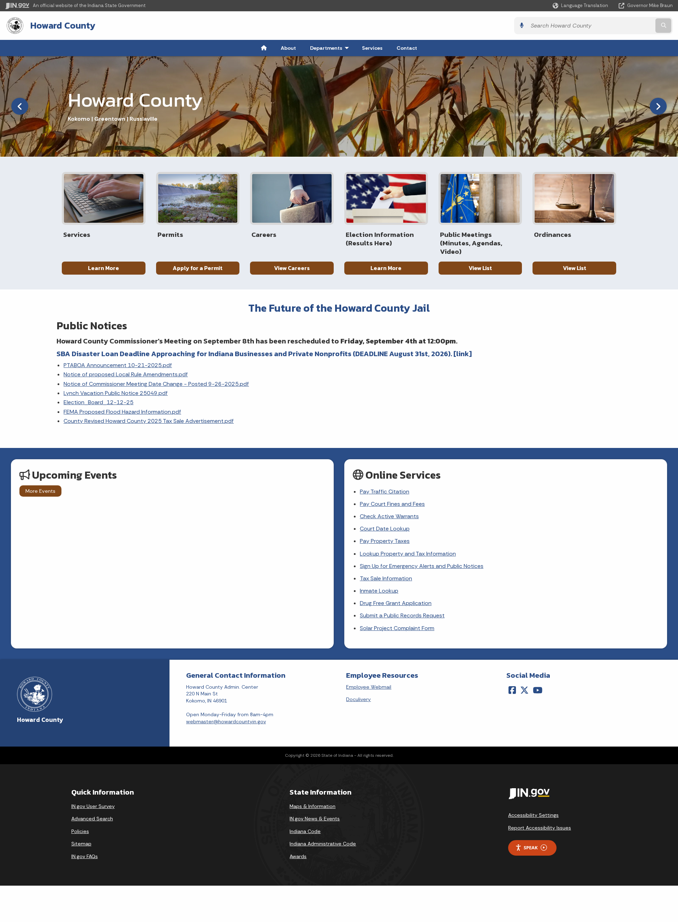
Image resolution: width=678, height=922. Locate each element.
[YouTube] (537, 690)
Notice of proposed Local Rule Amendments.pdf (126, 374)
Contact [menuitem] (407, 48)
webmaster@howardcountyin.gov (226, 721)
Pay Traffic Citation (384, 491)
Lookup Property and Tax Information (408, 553)
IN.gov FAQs (84, 856)
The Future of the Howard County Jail (339, 308)
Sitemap (81, 843)
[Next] (658, 106)
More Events (40, 491)
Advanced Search (92, 818)
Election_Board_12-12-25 (98, 402)
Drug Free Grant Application (396, 603)
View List (480, 268)
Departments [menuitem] (331, 48)
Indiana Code (305, 831)
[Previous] (19, 106)
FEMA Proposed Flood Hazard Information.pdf (122, 411)
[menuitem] (264, 48)
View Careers (292, 268)
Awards (298, 856)
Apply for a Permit (197, 268)
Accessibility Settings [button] (533, 815)
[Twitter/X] (524, 690)
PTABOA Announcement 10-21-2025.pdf (118, 365)
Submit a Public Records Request (402, 615)
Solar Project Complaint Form (397, 628)
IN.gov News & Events (315, 818)
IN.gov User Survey (93, 806)
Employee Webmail (368, 687)
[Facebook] (512, 690)
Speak (531, 847)
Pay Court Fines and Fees (392, 504)
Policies (80, 831)
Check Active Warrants (389, 516)
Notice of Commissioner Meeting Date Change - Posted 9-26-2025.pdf (156, 384)
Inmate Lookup (379, 590)
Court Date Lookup (385, 528)
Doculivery (358, 699)
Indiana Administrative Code (323, 843)
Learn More (103, 268)
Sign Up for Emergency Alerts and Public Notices (421, 566)
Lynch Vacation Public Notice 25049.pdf (116, 393)
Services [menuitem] (372, 48)
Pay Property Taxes (385, 541)
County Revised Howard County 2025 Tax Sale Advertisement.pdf (149, 421)
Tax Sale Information (386, 578)
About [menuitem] (288, 48)
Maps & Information (312, 806)
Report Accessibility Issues (539, 828)
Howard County (62, 25)
